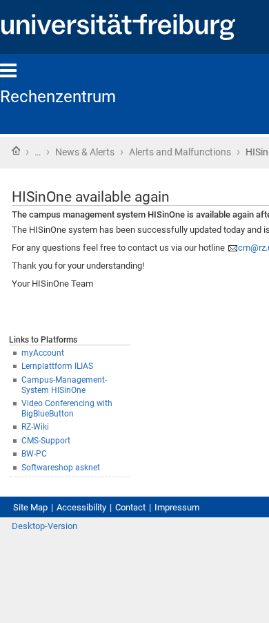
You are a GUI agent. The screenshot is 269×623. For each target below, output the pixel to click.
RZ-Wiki (35, 427)
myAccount (42, 353)
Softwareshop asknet (60, 467)
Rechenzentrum (58, 96)
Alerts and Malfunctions (180, 151)
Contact (130, 507)
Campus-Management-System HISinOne (64, 385)
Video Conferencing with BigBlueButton (66, 409)
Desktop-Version (44, 526)
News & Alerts (84, 151)
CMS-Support (45, 440)
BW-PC (34, 454)
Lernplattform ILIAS (57, 366)
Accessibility (81, 507)
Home (16, 150)
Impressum (177, 507)
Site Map (30, 507)
